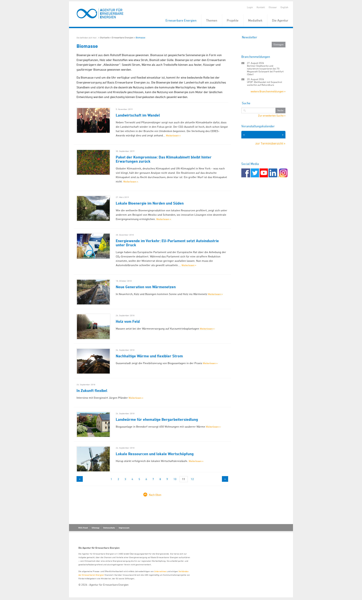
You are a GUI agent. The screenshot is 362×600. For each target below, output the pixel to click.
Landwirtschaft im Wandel (138, 115)
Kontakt (261, 7)
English (284, 7)
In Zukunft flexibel (92, 390)
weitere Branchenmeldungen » (268, 91)
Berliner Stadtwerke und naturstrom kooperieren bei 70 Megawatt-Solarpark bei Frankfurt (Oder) (265, 70)
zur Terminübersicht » (270, 143)
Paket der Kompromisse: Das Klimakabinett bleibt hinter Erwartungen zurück (164, 159)
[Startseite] (100, 13)
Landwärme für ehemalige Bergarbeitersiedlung (157, 419)
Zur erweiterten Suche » (271, 115)
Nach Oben (155, 494)
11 (183, 479)
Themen (211, 20)
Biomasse (140, 37)
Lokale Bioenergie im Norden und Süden (150, 203)
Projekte (233, 20)
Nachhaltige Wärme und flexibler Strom (149, 356)
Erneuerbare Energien (181, 20)
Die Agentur (280, 20)
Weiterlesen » (173, 135)
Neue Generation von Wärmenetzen (146, 287)
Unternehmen (160, 571)
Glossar (273, 7)
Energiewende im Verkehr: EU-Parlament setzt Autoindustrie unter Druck (167, 243)
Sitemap (95, 527)
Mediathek (255, 20)
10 (174, 479)
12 (192, 479)
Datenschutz (109, 527)
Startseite (105, 37)
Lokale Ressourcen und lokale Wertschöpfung (155, 454)
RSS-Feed (83, 527)
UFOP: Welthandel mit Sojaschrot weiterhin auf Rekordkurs (264, 83)
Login (250, 7)
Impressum (124, 527)
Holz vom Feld (128, 321)
